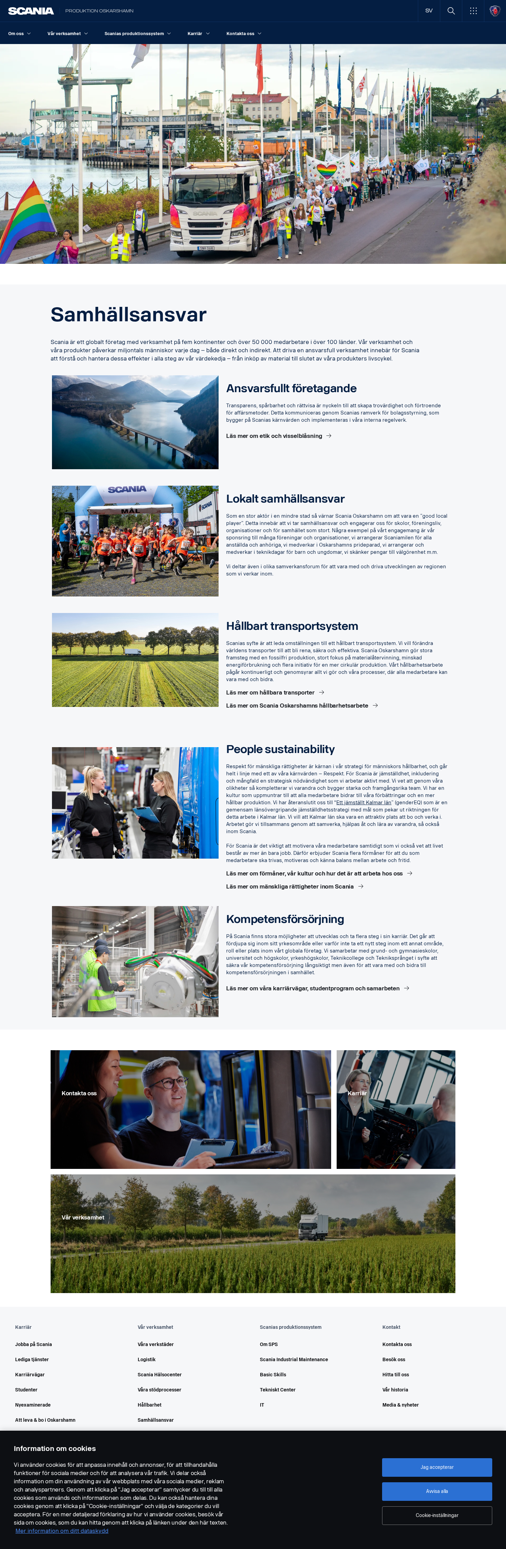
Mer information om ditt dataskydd (61, 1531)
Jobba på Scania (33, 1344)
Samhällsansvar (156, 1420)
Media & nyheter (400, 1405)
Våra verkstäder (156, 1344)
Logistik (147, 1360)
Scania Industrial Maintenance (294, 1360)
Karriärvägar (30, 1375)
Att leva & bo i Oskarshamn (45, 1420)
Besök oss (393, 1360)
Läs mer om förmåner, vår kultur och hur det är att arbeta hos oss (315, 873)
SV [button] (429, 11)
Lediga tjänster (32, 1360)
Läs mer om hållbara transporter (271, 692)
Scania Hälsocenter (160, 1375)
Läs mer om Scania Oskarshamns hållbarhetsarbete (297, 705)
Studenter (26, 1390)
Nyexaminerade (33, 1405)
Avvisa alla (437, 1491)
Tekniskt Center (278, 1390)
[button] (473, 11)
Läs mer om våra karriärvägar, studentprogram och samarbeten (313, 988)
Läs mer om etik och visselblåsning (274, 436)
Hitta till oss (395, 1375)
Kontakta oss (397, 1344)
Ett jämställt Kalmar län (363, 803)
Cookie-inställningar (437, 1515)
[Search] (451, 11)
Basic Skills (273, 1375)
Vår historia (395, 1390)
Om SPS (269, 1344)
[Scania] (31, 11)
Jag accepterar (437, 1467)
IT (262, 1405)
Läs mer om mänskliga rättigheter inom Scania (290, 886)
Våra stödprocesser (159, 1390)
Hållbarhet (149, 1405)
